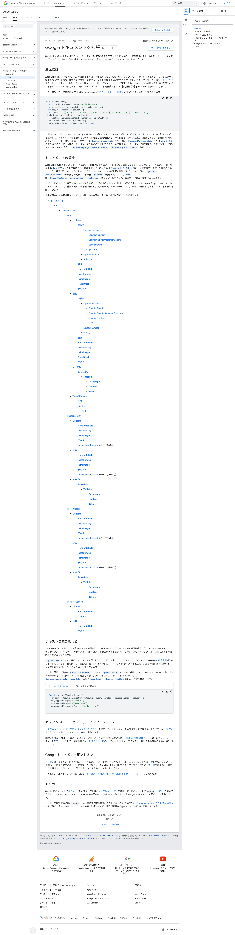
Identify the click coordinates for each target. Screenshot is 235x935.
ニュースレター (141, 894)
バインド (169, 80)
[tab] (59, 686)
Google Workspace (61, 41)
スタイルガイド (96, 741)
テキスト (93, 249)
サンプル (43, 17)
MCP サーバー (116, 3)
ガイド (15, 17)
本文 (69, 215)
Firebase (98, 918)
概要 (5, 17)
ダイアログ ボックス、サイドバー (82, 729)
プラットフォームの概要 (50, 890)
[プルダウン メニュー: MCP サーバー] (126, 3)
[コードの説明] (163, 98)
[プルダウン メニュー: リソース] (104, 3)
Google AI (137, 918)
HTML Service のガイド (136, 738)
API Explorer (92, 903)
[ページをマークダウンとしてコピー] (111, 48)
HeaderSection (74, 416)
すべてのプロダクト (154, 918)
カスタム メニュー (54, 729)
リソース (97, 3)
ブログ (138, 890)
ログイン (228, 3)
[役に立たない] (172, 41)
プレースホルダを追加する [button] (59, 686)
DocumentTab (68, 210)
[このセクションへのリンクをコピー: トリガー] (61, 784)
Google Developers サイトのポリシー (77, 838)
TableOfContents (80, 396)
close (230, 11)
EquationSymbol (96, 244)
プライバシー (55, 929)
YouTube (139, 903)
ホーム (46, 3)
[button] (16, 44)
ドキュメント (57, 200)
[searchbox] (18, 26)
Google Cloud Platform (117, 918)
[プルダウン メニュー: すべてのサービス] (88, 3)
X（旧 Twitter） (142, 898)
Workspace (27, 3)
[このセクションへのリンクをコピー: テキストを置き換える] (80, 641)
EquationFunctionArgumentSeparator (106, 240)
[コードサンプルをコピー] (171, 98)
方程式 (81, 225)
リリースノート (46, 898)
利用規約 (43, 907)
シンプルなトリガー (108, 791)
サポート (55, 17)
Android (73, 918)
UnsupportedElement (88, 445)
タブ (58, 205)
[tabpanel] (109, 701)
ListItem (82, 406)
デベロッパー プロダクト (50, 894)
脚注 (80, 264)
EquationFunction (91, 230)
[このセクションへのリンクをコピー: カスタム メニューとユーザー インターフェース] (118, 722)
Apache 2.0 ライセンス (162, 836)
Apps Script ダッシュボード (99, 894)
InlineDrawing (84, 274)
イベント (160, 791)
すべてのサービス (77, 3)
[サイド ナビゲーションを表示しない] (32, 930)
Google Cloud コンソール (98, 898)
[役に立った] (168, 41)
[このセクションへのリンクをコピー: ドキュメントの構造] (77, 158)
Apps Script (59, 3)
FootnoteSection (75, 602)
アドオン (60, 741)
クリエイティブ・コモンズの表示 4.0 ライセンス (98, 836)
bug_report (222, 11)
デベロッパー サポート (49, 903)
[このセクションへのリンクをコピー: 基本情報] (61, 70)
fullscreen (226, 11)
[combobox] (185, 3)
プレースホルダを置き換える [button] (87, 686)
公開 (153, 765)
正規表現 (162, 660)
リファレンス (28, 17)
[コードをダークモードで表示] (167, 98)
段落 (80, 401)
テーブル (82, 411)
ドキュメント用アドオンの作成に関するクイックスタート (115, 774)
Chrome (86, 918)
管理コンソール (94, 890)
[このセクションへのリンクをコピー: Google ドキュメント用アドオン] (96, 755)
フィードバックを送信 (160, 48)
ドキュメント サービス (110, 92)
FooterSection (74, 509)
